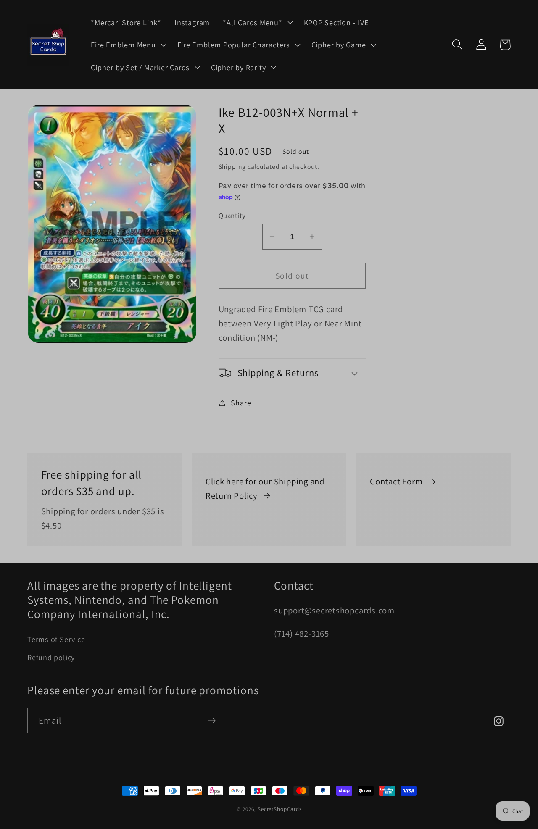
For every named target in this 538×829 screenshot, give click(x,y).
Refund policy (51, 657)
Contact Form (396, 481)
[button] (256, 22)
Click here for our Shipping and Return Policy (265, 488)
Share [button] (241, 402)
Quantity (232, 215)
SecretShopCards (280, 809)
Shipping (232, 166)
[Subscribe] (212, 721)
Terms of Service (56, 639)
